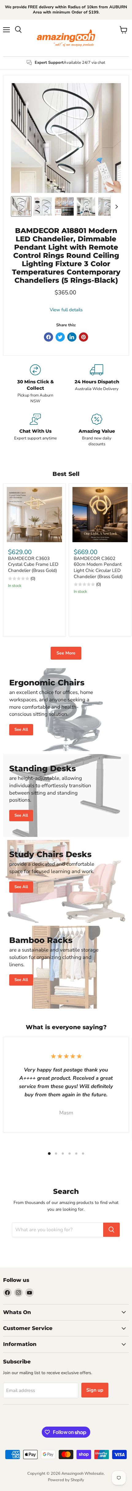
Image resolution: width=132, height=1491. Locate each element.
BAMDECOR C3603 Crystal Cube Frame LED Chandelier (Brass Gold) (33, 564)
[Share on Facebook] (48, 337)
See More (66, 653)
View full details (66, 309)
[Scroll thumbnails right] (115, 206)
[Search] (111, 1230)
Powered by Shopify (66, 1480)
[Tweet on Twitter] (60, 337)
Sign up (94, 1390)
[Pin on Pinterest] (83, 337)
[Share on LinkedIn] (71, 337)
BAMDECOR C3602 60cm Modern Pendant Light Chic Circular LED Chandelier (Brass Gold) (98, 567)
